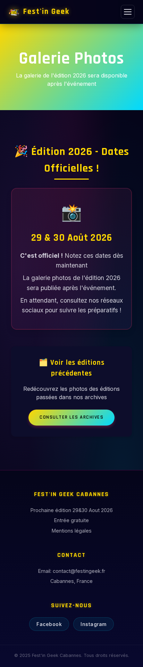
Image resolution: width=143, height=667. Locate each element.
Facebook (49, 624)
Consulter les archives (71, 417)
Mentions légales (72, 531)
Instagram (94, 624)
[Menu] (128, 12)
